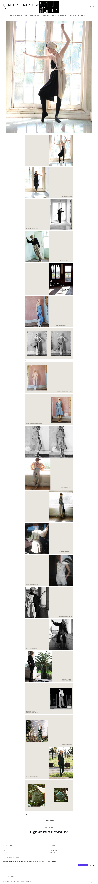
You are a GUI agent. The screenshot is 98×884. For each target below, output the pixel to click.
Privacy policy (22, 881)
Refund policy (16, 881)
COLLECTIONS (53, 845)
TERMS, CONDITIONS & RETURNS (11, 857)
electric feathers (9, 881)
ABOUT (5, 850)
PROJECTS (52, 852)
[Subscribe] (59, 837)
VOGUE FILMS (53, 850)
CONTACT (5, 852)
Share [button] (27, 814)
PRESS (52, 847)
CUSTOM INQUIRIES (8, 845)
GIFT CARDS (53, 854)
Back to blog (50, 820)
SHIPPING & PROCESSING (9, 847)
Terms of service (29, 881)
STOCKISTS (6, 854)
